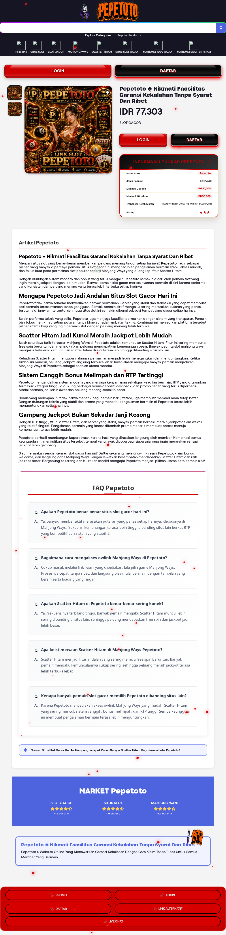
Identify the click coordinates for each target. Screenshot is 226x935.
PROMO (61, 894)
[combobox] (108, 28)
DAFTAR (168, 71)
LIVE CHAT (116, 920)
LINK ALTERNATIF (170, 907)
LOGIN (57, 71)
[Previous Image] (28, 130)
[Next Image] (108, 130)
